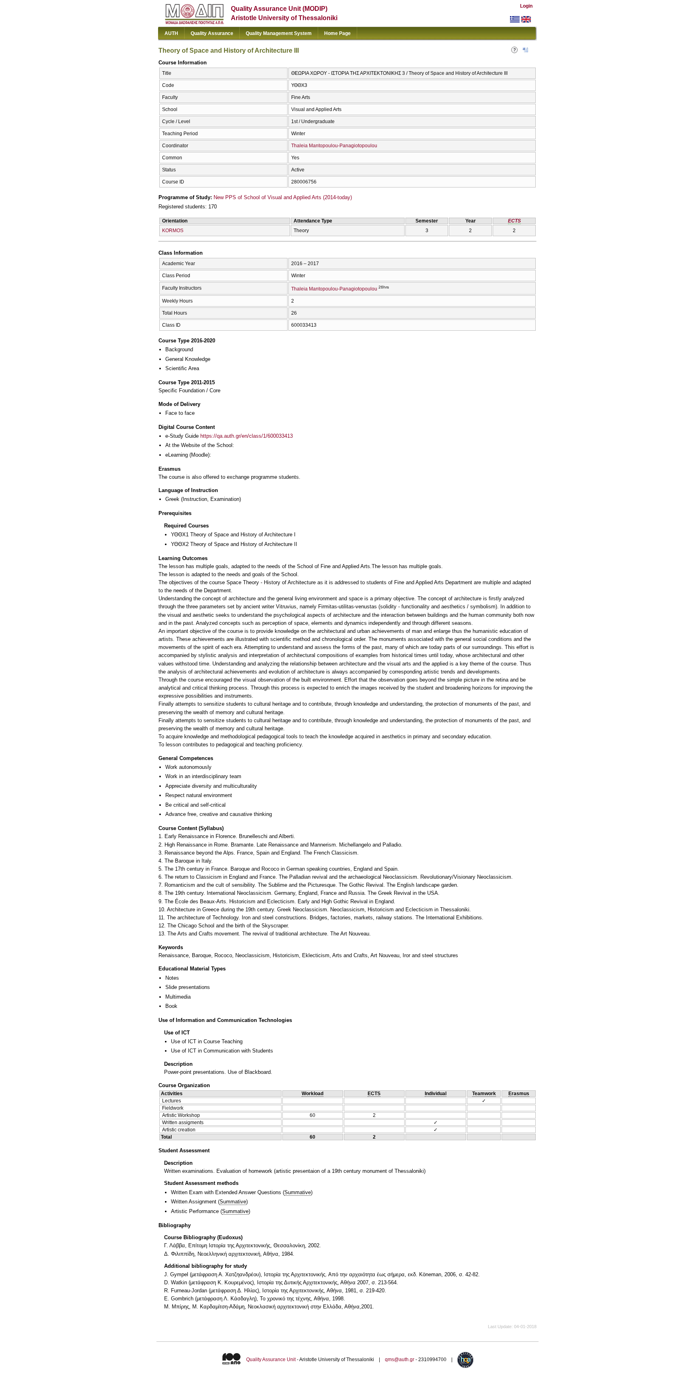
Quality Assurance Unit (271, 1359)
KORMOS (172, 230)
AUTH (171, 33)
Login (526, 6)
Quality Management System (279, 33)
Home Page (337, 33)
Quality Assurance (212, 33)
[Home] (194, 22)
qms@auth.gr (399, 1359)
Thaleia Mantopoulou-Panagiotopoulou (334, 145)
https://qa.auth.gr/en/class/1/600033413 (246, 436)
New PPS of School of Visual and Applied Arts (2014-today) (283, 197)
